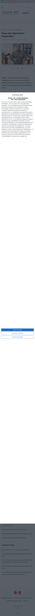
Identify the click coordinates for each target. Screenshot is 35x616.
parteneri (7, 101)
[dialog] (17, 308)
